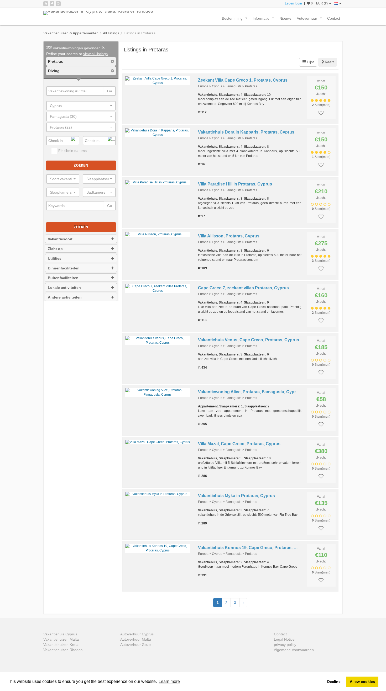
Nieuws (285, 18)
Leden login (293, 3)
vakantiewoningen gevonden (74, 48)
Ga (109, 91)
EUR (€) (322, 3)
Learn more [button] (169, 681)
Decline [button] (334, 681)
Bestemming (235, 19)
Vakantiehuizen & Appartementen (70, 33)
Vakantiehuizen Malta (61, 639)
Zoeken (81, 165)
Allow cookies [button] (362, 681)
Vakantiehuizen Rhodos (62, 650)
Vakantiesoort (60, 239)
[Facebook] (52, 3)
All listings (111, 33)
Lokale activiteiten (64, 287)
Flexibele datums (72, 150)
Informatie (264, 19)
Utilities (54, 258)
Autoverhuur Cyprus (137, 634)
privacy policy (285, 644)
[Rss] (45, 3)
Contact (333, 18)
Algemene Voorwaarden (294, 650)
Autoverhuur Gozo (135, 644)
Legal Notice (284, 639)
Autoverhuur (310, 19)
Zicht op (55, 249)
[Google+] (58, 3)
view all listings (95, 54)
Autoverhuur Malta (135, 639)
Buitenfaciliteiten (63, 278)
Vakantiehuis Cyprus (60, 634)
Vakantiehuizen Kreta (61, 644)
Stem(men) (321, 105)
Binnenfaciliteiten (64, 268)
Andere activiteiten (65, 297)
